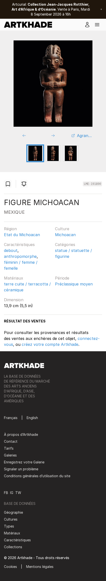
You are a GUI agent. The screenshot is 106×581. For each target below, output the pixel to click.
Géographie (13, 512)
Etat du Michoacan (22, 234)
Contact (11, 441)
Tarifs (9, 448)
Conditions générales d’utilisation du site (37, 476)
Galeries (10, 455)
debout (11, 250)
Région (10, 228)
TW (18, 493)
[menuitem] (30, 25)
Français (11, 418)
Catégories (65, 244)
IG (11, 493)
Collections (13, 547)
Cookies (10, 566)
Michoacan (65, 234)
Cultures (11, 519)
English (32, 418)
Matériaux (13, 278)
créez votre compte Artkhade (50, 344)
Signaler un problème (21, 469)
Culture (62, 228)
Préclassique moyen (74, 284)
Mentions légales (39, 566)
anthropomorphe (20, 256)
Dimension (13, 299)
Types (9, 526)
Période (62, 278)
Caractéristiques (19, 244)
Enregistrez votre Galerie (24, 462)
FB (6, 493)
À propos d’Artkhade (21, 434)
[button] (97, 25)
